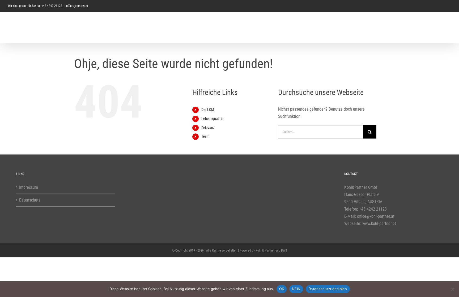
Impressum (28, 187)
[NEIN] (452, 289)
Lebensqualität (212, 118)
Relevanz (208, 128)
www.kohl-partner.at (379, 223)
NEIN (296, 289)
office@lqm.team (77, 6)
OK (281, 289)
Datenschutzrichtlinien (327, 289)
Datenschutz (29, 200)
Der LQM (207, 109)
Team (205, 136)
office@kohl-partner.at (375, 216)
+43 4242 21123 (373, 209)
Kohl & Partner (265, 250)
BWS (284, 250)
